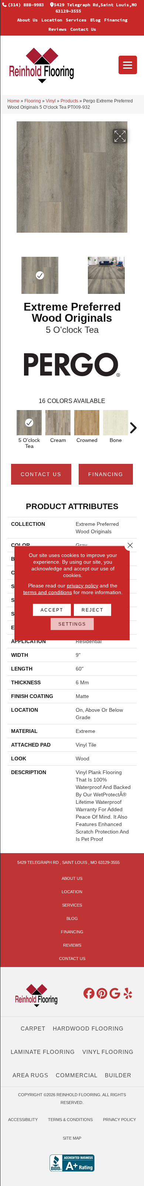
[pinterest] (102, 994)
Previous (11, 424)
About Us (27, 20)
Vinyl (51, 101)
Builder (118, 1075)
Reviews (57, 29)
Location (51, 20)
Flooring (32, 101)
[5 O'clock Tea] (29, 422)
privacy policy (82, 586)
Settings (72, 624)
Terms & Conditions (70, 1119)
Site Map (72, 1138)
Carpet (33, 1028)
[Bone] (115, 422)
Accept (52, 610)
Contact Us (83, 29)
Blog (95, 20)
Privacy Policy (119, 1119)
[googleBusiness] (115, 994)
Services (76, 20)
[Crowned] (86, 422)
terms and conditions (47, 592)
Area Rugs (30, 1075)
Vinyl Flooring (108, 1052)
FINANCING (105, 474)
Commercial (76, 1075)
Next (132, 424)
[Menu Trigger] (128, 65)
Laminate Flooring (43, 1052)
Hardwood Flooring (88, 1028)
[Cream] (58, 422)
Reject (92, 610)
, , (68, 862)
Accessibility (23, 1119)
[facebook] (89, 994)
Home (13, 101)
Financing (115, 20)
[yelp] (128, 994)
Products (69, 101)
